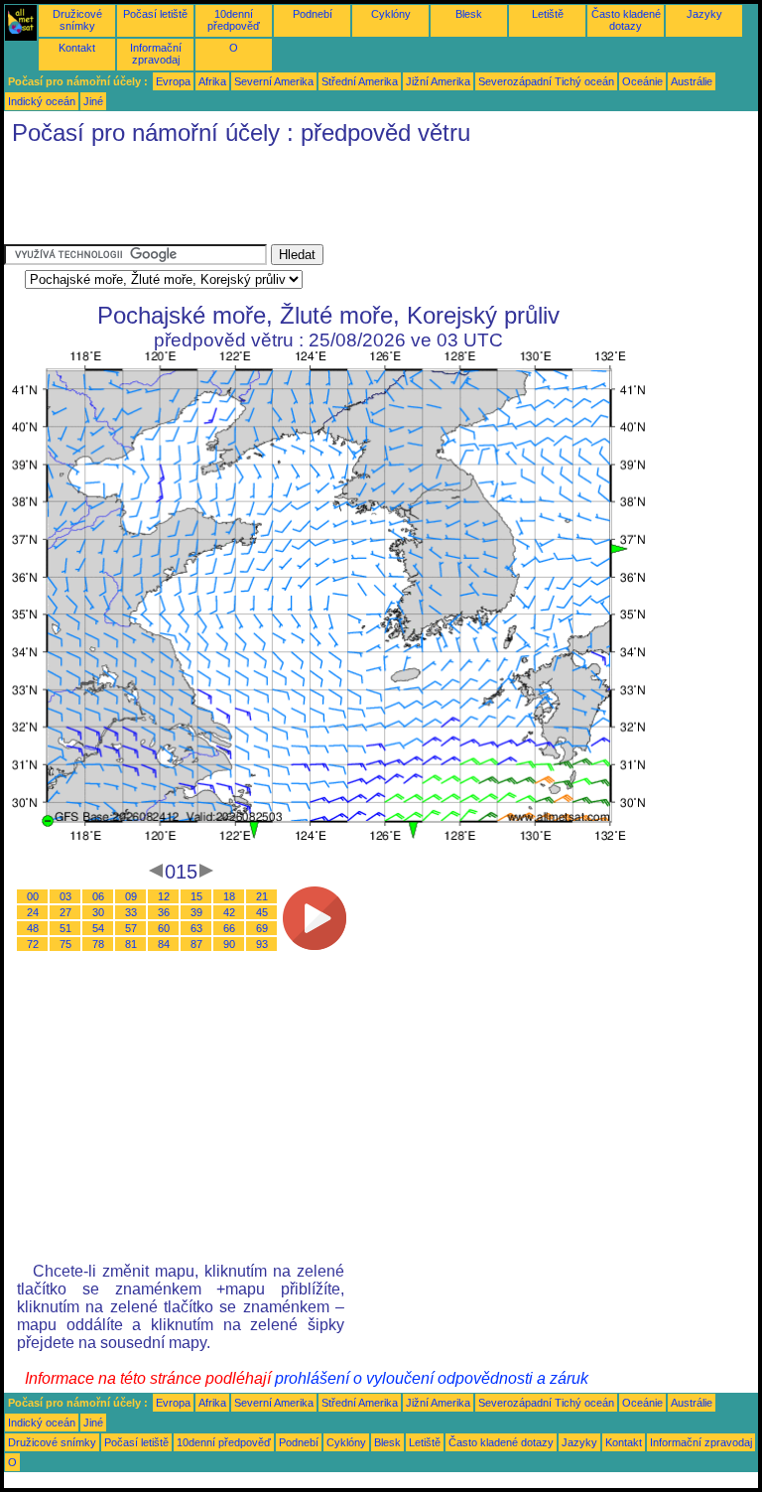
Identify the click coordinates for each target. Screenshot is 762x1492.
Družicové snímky (77, 20)
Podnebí (312, 14)
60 (164, 928)
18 (229, 896)
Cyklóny (391, 14)
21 (262, 896)
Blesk (468, 14)
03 (65, 896)
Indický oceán (41, 101)
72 (33, 944)
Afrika (212, 81)
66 (229, 928)
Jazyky (704, 14)
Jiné (93, 101)
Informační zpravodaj (156, 54)
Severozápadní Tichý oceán (546, 81)
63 (196, 928)
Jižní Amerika (438, 81)
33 (131, 912)
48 (33, 928)
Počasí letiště (155, 14)
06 (98, 896)
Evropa (173, 81)
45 (262, 912)
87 (196, 944)
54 (98, 928)
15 (196, 896)
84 (164, 944)
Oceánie (642, 81)
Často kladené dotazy (626, 20)
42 (229, 912)
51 (65, 928)
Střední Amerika (359, 81)
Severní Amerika (274, 81)
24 (33, 912)
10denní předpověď (233, 20)
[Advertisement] (365, 199)
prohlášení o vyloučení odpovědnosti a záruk (431, 1378)
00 (33, 896)
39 (196, 912)
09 (131, 896)
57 (131, 928)
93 (262, 944)
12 (164, 896)
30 (98, 912)
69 (262, 928)
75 (65, 944)
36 (164, 912)
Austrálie (691, 81)
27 (65, 912)
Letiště (548, 14)
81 (131, 944)
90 (229, 944)
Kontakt (77, 48)
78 (98, 944)
